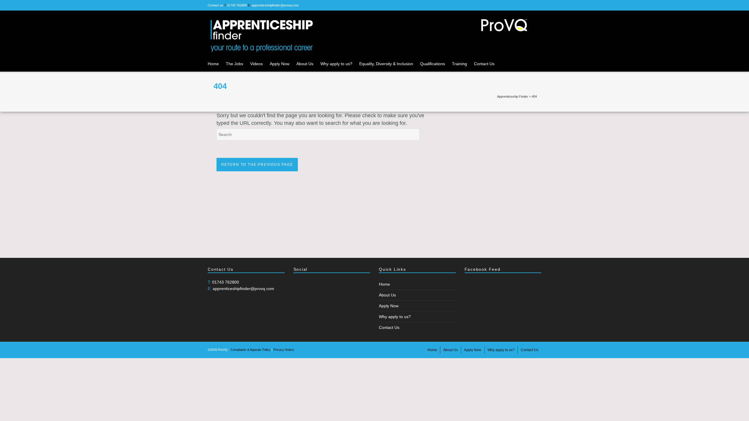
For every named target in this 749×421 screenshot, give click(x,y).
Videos (256, 63)
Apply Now (279, 63)
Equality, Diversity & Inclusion (386, 63)
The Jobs (234, 63)
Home (213, 63)
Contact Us (484, 63)
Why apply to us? (336, 63)
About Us (304, 63)
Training (459, 63)
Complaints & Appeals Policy (251, 349)
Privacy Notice (283, 349)
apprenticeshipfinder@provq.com (275, 5)
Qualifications (432, 63)
